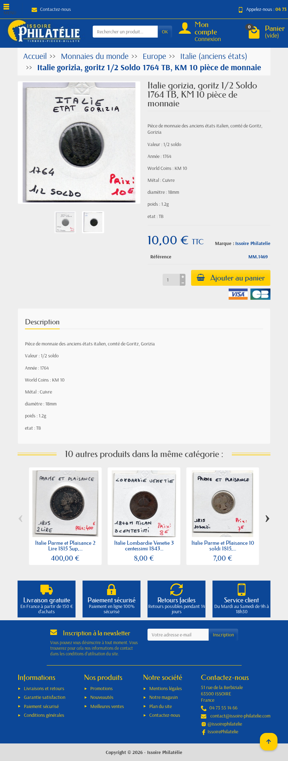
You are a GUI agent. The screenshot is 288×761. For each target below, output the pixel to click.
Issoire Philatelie (252, 243)
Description (42, 322)
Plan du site (160, 706)
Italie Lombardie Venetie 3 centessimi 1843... (144, 545)
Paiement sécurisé (41, 706)
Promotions (101, 688)
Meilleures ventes (107, 706)
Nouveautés (101, 697)
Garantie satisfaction (44, 697)
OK (165, 31)
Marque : (224, 243)
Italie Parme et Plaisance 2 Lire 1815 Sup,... (65, 545)
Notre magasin (163, 697)
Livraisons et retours (44, 688)
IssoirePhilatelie (223, 731)
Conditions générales (44, 715)
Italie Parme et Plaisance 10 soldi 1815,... (222, 545)
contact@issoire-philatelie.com (240, 716)
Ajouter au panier (237, 278)
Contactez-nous (55, 9)
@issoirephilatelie (225, 724)
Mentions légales (165, 688)
